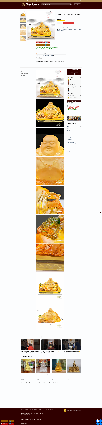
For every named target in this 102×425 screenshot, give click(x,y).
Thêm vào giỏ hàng (68, 23)
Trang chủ (59, 12)
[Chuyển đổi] (80, 137)
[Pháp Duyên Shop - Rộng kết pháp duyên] (30, 4)
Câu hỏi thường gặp (72, 0)
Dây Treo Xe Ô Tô (71, 142)
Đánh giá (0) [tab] (23, 75)
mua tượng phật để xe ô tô (63, 29)
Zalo (48, 42)
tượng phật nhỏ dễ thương (77, 29)
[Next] (53, 25)
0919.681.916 (40, 44)
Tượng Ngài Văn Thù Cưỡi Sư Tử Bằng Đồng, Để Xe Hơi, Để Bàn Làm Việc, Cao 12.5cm (74, 375)
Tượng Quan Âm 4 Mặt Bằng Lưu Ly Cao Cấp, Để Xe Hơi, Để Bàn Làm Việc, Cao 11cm (58, 375)
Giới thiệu (51, 0)
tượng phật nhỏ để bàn (60, 30)
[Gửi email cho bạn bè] (39, 58)
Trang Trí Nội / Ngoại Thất (72, 143)
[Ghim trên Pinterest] (41, 58)
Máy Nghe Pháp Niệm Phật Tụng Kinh (73, 134)
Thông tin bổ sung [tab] (24, 73)
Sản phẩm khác (69, 151)
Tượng (68, 126)
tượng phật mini (69, 29)
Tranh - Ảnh (69, 128)
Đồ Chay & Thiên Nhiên (71, 149)
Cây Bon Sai (70, 139)
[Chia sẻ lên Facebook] (37, 58)
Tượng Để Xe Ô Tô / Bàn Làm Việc (66, 27)
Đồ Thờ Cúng (69, 132)
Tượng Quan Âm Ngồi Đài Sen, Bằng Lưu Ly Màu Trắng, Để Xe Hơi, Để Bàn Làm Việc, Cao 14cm (43, 375)
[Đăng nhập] (80, 1)
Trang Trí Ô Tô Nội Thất (67, 12)
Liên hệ (77, 0)
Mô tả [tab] (22, 71)
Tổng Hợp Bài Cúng (64, 0)
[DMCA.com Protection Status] (65, 410)
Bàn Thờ (68, 130)
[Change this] (100, 212)
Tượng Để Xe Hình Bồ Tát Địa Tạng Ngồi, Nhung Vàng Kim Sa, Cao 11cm (28, 375)
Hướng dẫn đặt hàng (57, 0)
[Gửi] (71, 4)
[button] (77, 4)
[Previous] (29, 25)
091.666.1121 (40, 42)
